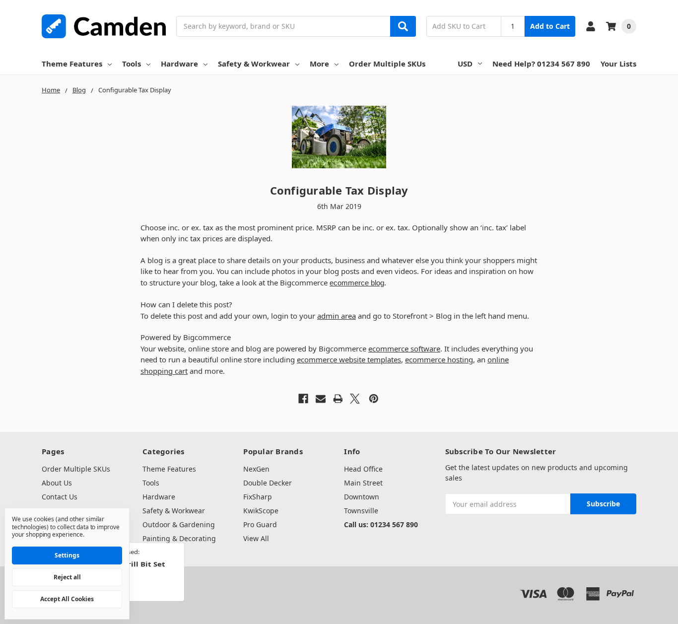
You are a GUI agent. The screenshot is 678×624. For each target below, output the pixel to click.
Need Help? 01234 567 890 (541, 64)
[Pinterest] (374, 399)
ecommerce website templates (349, 359)
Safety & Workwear (254, 64)
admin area (336, 316)
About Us (57, 482)
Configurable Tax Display (339, 190)
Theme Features (72, 64)
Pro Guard (260, 524)
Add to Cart (550, 26)
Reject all (67, 577)
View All (256, 538)
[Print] (338, 399)
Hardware (179, 64)
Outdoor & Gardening (178, 524)
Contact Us (59, 496)
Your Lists (618, 64)
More (319, 64)
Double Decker (267, 482)
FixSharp (257, 496)
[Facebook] (303, 399)
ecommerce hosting (439, 359)
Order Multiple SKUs (387, 64)
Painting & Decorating (179, 538)
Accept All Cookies (67, 599)
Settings (67, 555)
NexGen (256, 469)
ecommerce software (404, 348)
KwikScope (260, 510)
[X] (355, 399)
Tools (131, 64)
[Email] (321, 399)
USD (465, 64)
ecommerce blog (357, 282)
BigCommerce (156, 584)
